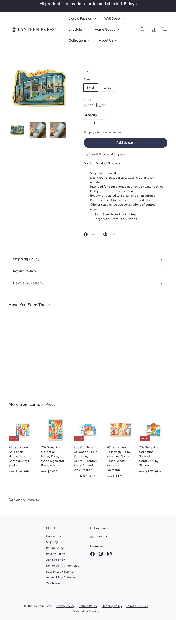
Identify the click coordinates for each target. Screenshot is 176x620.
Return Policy (24, 271)
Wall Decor (113, 18)
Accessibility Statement (62, 577)
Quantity (90, 115)
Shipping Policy (26, 259)
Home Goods (105, 29)
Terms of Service (137, 606)
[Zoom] (39, 88)
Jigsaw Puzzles (81, 18)
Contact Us (53, 536)
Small (91, 87)
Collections (78, 40)
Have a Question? (28, 283)
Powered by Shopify (85, 611)
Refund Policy (88, 606)
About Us (106, 40)
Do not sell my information (63, 565)
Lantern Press (42, 404)
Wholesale (53, 583)
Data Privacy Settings (60, 571)
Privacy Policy (55, 553)
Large (107, 87)
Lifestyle (76, 29)
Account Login (56, 559)
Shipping (89, 132)
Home (88, 71)
